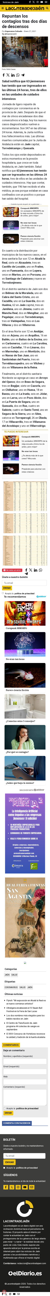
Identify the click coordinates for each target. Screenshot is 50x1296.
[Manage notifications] (4, 1292)
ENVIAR (7, 588)
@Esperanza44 (10, 34)
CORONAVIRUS (11, 987)
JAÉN (7, 975)
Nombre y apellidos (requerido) (18, 1056)
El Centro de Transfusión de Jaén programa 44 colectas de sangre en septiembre (22, 1026)
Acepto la (19, 593)
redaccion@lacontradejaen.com (31, 1263)
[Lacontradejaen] (25, 7)
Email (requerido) (11, 1066)
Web (5, 1076)
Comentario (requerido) (14, 1087)
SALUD (14, 975)
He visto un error (13, 570)
